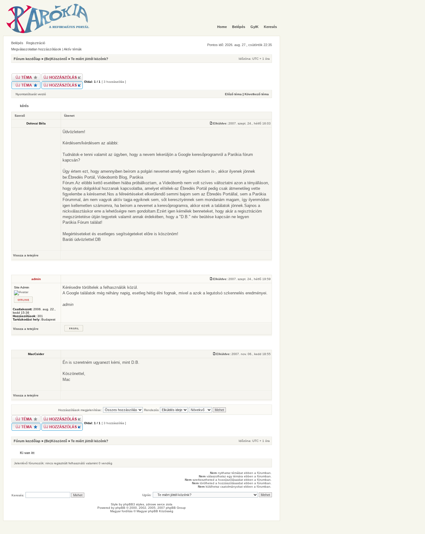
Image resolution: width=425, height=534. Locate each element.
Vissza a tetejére (26, 255)
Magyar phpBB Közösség (155, 511)
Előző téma (233, 94)
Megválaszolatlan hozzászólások (36, 49)
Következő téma (257, 94)
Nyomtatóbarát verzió (31, 94)
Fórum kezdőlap (27, 59)
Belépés (17, 43)
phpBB (120, 507)
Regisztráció (35, 43)
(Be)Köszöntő (55, 59)
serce (161, 504)
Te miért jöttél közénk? (89, 59)
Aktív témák (73, 49)
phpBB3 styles (133, 504)
